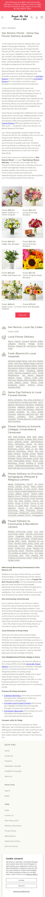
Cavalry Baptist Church (18, 494)
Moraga (31, 344)
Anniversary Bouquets (13, 711)
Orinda (40, 344)
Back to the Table (34, 449)
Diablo (40, 341)
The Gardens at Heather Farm (20, 553)
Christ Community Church (18, 498)
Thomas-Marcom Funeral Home (30, 419)
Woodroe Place (14, 387)
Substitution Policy (12, 841)
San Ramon (31, 346)
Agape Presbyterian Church (20, 484)
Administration (37, 442)
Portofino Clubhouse (34, 551)
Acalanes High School (34, 439)
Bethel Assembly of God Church (22, 489)
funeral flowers (8, 123)
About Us (8, 776)
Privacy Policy (32, 874)
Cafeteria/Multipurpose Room (27, 466)
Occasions (9, 756)
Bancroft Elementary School (20, 451)
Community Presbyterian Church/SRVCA (25, 513)
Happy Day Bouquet (10, 244)
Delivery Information (13, 826)
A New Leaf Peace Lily (11, 275)
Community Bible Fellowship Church (25, 510)
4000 (34, 437)
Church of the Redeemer (30, 508)
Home (4, 28)
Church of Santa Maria (18, 506)
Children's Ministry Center (32, 496)
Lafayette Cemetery (25, 407)
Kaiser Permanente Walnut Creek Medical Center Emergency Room (25, 368)
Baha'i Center (37, 486)
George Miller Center (17, 541)
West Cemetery (14, 421)
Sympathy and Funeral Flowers (17, 703)
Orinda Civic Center (23, 548)
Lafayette (11, 344)
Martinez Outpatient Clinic (26, 373)
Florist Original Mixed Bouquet (32, 276)
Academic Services (16, 439)
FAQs (7, 810)
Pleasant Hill (21, 346)
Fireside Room (37, 539)
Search (7, 791)
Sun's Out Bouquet (31, 307)
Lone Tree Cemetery (25, 409)
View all (22, 315)
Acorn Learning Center (18, 442)
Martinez (21, 344)
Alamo (10, 341)
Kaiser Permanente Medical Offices (22, 366)
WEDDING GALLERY (13, 766)
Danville (33, 341)
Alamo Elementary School (20, 444)
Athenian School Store (26, 446)
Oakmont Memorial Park (28, 414)
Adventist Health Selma (17, 361)
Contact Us (9, 815)
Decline (21, 886)
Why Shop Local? (12, 821)
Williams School (35, 385)
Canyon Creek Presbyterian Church (29, 491)
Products (8, 761)
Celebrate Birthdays (12, 695)
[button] (31, 17)
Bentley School (29, 454)
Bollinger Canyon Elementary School (23, 458)
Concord (25, 341)
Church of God (36, 503)
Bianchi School (36, 456)
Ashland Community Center (20, 531)
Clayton (17, 341)
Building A (31, 463)
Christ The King (36, 498)
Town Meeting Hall (34, 555)
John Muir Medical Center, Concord (28, 363)
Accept (21, 880)
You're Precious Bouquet (29, 245)
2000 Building (19, 437)
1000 (10, 437)
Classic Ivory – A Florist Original (12, 308)
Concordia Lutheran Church (19, 515)
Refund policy (10, 836)
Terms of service (11, 846)
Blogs (7, 796)
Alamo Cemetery (15, 400)
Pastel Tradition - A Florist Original (10, 214)
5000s (40, 437)
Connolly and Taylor (29, 402)
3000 (29, 437)
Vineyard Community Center (20, 558)
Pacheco (11, 346)
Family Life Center (22, 539)
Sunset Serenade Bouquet (30, 214)
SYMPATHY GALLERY (13, 771)
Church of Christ (22, 503)
